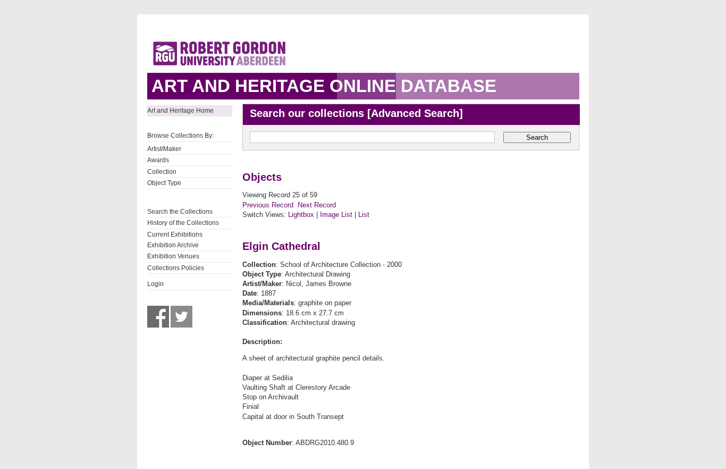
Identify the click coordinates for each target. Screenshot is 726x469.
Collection (161, 171)
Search (537, 137)
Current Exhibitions (174, 234)
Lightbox (301, 215)
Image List (336, 215)
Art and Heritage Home (180, 110)
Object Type (164, 183)
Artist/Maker (164, 149)
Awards (158, 160)
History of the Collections (183, 223)
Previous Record (267, 205)
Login (155, 284)
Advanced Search (415, 113)
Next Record (317, 205)
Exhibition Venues (173, 256)
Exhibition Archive (173, 245)
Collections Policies (175, 268)
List (363, 215)
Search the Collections (180, 211)
